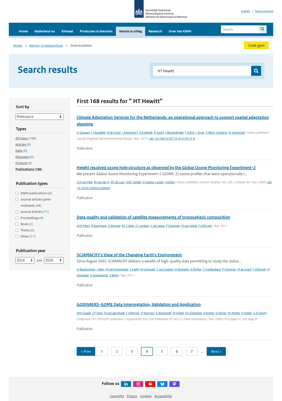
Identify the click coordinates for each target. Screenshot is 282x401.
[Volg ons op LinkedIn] (126, 384)
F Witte (189, 132)
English (245, 11)
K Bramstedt (163, 313)
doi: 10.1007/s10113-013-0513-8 (172, 138)
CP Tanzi (97, 313)
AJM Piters (83, 226)
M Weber (178, 313)
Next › (216, 351)
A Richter (195, 269)
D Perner (220, 313)
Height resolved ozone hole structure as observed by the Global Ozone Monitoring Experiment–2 (166, 167)
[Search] (262, 29)
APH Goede (84, 313)
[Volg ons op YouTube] (150, 384)
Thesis (27, 230)
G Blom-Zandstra (216, 132)
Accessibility (163, 396)
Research (155, 31)
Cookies (146, 396)
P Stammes (173, 226)
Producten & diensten (96, 31)
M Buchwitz (181, 269)
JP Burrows (147, 313)
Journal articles (34, 212)
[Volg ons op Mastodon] (174, 384)
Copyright (117, 396)
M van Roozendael (117, 269)
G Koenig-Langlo (153, 182)
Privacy (132, 396)
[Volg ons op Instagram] (138, 384)
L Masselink (98, 132)
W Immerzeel (236, 132)
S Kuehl (134, 269)
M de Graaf (244, 269)
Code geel (256, 45)
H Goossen (83, 132)
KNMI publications (36, 193)
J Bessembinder (174, 132)
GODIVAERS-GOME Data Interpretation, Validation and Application (139, 304)
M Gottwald (147, 269)
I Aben (100, 269)
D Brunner (114, 226)
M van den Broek (114, 313)
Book (26, 224)
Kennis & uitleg (130, 31)
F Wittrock (205, 226)
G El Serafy (259, 313)
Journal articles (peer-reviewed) (36, 202)
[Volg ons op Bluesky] (162, 384)
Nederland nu (44, 31)
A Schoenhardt (99, 275)
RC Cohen (128, 226)
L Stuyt (199, 132)
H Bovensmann (86, 269)
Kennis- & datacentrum (46, 45)
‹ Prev (86, 351)
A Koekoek (145, 132)
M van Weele (189, 226)
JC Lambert (142, 226)
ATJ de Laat (117, 182)
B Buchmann (99, 226)
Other (28, 236)
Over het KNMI (180, 31)
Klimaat (67, 31)
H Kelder (246, 313)
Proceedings (31, 218)
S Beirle (113, 275)
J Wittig (169, 182)
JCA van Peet (85, 182)
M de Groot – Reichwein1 (122, 132)
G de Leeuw (158, 226)
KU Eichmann (193, 313)
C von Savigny (164, 269)
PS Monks (234, 313)
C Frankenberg (212, 269)
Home (23, 31)
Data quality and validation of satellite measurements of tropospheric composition (153, 217)
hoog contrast (264, 11)
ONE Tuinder (133, 182)
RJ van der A (101, 182)
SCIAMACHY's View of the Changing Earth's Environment (129, 254)
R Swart (159, 132)
